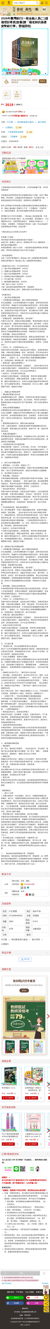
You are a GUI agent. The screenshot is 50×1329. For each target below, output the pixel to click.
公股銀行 (9, 127)
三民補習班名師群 (15, 132)
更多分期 (39, 147)
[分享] (46, 1303)
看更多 (42, 81)
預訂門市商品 (6, 1283)
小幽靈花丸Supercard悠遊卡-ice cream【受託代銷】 (33, 1136)
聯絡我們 (25, 1308)
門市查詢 (19, 1292)
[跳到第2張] (47, 73)
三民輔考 (14, 137)
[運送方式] (46, 1309)
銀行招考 (42, 122)
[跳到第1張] (45, 73)
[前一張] (3, 165)
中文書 (10, 122)
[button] (2, 3)
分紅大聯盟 (29, 1292)
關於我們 (10, 1292)
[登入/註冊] (42, 2)
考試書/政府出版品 (25, 122)
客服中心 (39, 1292)
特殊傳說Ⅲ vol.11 (8, 1088)
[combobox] (24, 3)
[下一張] (47, 165)
